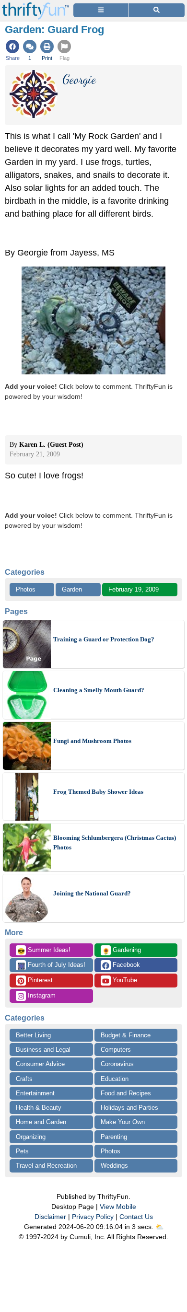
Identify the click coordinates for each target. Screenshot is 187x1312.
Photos (25, 589)
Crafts (24, 1078)
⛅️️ (159, 1227)
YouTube (124, 980)
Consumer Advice (40, 1064)
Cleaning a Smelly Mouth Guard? (98, 690)
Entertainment (35, 1093)
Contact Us (136, 1216)
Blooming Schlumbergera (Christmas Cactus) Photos (114, 842)
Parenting (114, 1136)
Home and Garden (41, 1122)
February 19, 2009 (133, 589)
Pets (22, 1151)
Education (115, 1078)
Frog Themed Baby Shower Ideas (98, 791)
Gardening (121, 950)
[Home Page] (35, 5)
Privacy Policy (93, 1216)
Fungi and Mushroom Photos (92, 740)
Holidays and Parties (129, 1107)
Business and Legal (43, 1049)
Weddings (114, 1165)
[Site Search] (157, 10)
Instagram (41, 995)
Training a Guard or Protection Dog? (103, 639)
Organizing (31, 1136)
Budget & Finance (126, 1035)
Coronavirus (117, 1064)
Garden (72, 589)
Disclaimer (50, 1216)
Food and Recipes (126, 1093)
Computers (116, 1049)
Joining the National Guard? (92, 893)
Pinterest (39, 980)
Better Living (33, 1035)
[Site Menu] (101, 10)
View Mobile (118, 1206)
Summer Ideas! (43, 950)
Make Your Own (123, 1122)
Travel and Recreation (46, 1165)
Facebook (125, 964)
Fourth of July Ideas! (51, 965)
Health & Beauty (38, 1107)
